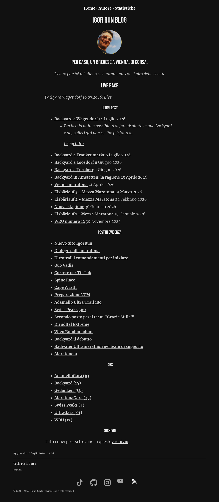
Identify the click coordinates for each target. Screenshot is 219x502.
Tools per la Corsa (24, 463)
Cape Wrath (65, 287)
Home (89, 8)
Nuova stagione (69, 206)
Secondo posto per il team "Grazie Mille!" (94, 317)
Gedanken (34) (68, 390)
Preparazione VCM (72, 294)
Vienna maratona (71, 184)
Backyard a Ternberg (74, 169)
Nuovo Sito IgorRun (73, 243)
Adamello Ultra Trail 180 (78, 302)
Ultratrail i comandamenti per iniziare (91, 258)
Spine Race (64, 280)
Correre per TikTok (72, 272)
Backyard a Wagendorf (76, 119)
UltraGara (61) (68, 412)
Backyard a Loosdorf (74, 162)
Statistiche (125, 8)
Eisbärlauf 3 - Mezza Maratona (84, 192)
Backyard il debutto (73, 339)
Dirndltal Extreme (71, 324)
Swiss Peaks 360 (70, 309)
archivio (120, 441)
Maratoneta (65, 353)
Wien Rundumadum (73, 331)
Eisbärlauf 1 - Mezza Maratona (84, 214)
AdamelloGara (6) (71, 375)
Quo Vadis (63, 265)
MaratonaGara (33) (72, 397)
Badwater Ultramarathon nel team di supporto (98, 346)
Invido (17, 470)
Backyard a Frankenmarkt (79, 155)
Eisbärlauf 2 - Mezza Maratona (84, 199)
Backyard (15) (67, 383)
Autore (105, 8)
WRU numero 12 (69, 221)
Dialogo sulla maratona (77, 250)
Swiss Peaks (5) (69, 405)
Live (108, 97)
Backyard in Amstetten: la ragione (87, 177)
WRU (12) (63, 420)
